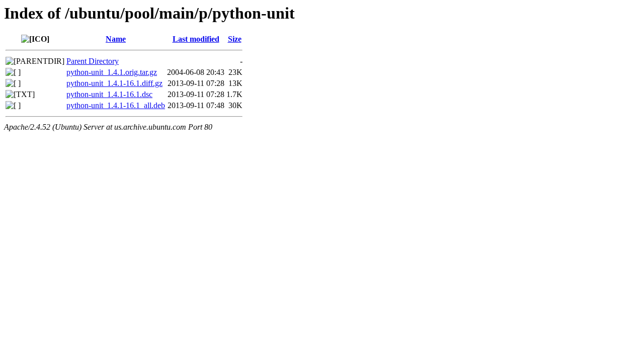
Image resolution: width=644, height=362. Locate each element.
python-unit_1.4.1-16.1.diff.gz (114, 83)
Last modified (196, 39)
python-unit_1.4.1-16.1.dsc (109, 94)
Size (235, 39)
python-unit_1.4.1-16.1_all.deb (115, 105)
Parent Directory (92, 61)
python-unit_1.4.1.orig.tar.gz (111, 72)
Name (116, 39)
